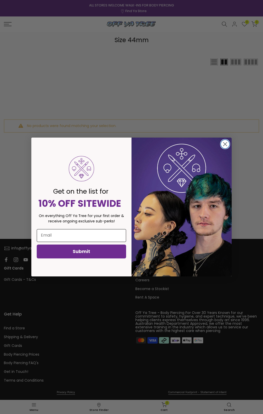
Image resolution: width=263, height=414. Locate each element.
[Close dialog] (225, 144)
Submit (81, 251)
